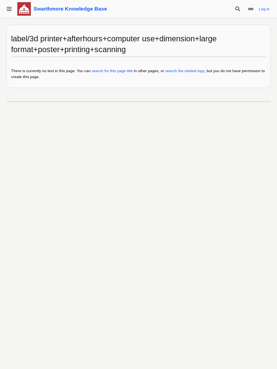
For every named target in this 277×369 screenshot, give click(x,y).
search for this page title (112, 71)
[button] (9, 9)
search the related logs (185, 71)
